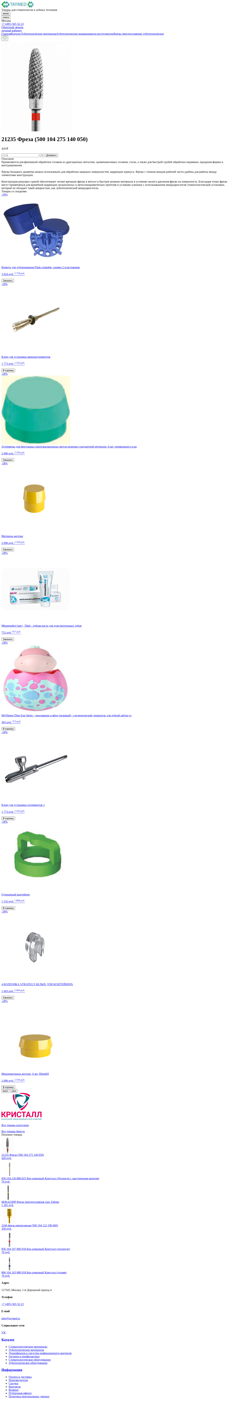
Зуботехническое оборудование (28, 1362)
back (5, 1091)
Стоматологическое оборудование (30, 1359)
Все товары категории (15, 1125)
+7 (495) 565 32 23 (12, 24)
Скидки (13, 1383)
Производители (18, 1380)
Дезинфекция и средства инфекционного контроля (40, 1353)
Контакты (15, 1386)
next (14, 1091)
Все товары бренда (13, 1131)
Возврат (14, 1389)
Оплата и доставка (20, 1376)
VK (3, 1332)
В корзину (8, 370)
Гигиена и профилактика (24, 1356)
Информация (11, 1370)
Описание (7, 158)
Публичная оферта (20, 1393)
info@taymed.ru (10, 1318)
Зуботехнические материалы (26, 1349)
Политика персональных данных (29, 1396)
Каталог (8, 1339)
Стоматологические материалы (28, 1346)
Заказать (8, 280)
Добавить (51, 155)
